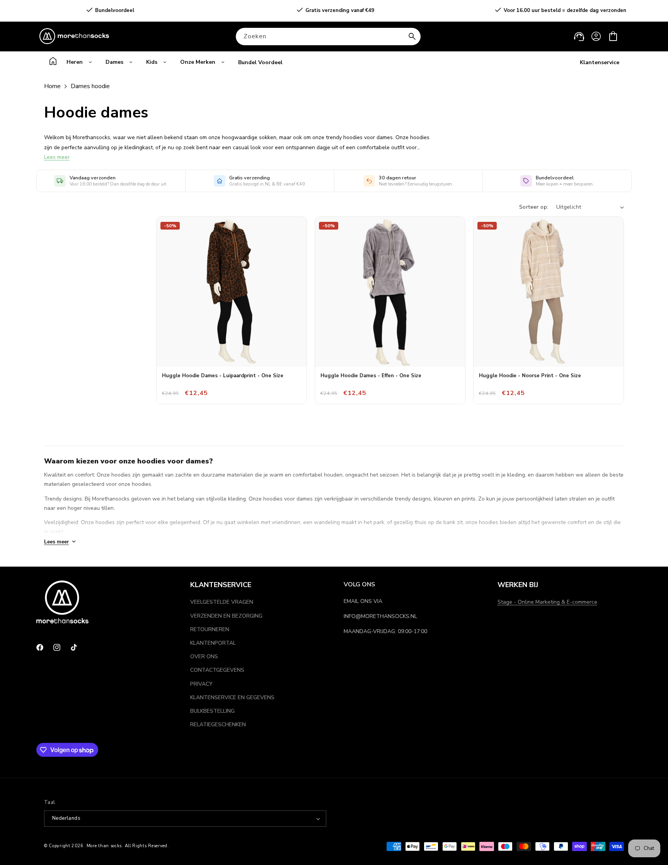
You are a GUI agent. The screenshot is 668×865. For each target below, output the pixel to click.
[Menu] (39, 755)
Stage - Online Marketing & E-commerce (547, 602)
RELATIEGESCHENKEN (218, 724)
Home (52, 86)
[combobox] (328, 36)
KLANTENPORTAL (213, 643)
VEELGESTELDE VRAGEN (221, 602)
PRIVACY (201, 684)
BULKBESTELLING (212, 711)
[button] (613, 36)
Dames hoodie (90, 86)
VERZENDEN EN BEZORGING (226, 616)
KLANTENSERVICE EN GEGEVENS (232, 697)
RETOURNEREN (209, 629)
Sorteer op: (533, 207)
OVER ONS (204, 656)
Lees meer (57, 157)
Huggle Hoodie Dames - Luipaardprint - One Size (222, 375)
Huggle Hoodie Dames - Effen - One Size (370, 375)
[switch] (26, 808)
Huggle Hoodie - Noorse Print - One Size (530, 375)
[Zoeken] (412, 36)
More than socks (104, 846)
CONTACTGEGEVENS (217, 670)
